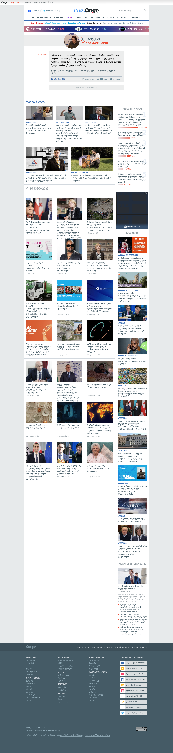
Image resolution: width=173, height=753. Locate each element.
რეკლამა (137, 18)
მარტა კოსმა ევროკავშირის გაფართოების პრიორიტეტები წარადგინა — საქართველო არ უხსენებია (132, 320)
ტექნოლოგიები (63, 675)
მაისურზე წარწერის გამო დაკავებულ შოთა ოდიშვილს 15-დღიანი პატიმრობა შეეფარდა (41, 120)
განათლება (30, 683)
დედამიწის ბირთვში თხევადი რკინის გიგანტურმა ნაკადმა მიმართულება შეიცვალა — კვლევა (133, 622)
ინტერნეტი (61, 678)
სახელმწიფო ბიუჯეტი (65, 666)
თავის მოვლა (94, 669)
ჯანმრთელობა (96, 657)
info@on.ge (40, 730)
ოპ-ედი (89, 18)
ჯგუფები (35, 11)
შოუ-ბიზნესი (62, 690)
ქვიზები (100, 18)
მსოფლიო (30, 666)
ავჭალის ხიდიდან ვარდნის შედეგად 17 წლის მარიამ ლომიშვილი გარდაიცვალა (69, 338)
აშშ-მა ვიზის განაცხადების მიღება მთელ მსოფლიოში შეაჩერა (132, 510)
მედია (28, 700)
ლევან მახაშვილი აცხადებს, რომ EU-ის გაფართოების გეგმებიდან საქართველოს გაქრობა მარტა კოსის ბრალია (69, 460)
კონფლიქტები (31, 671)
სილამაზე (92, 675)
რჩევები (92, 700)
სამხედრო (30, 674)
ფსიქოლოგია (94, 660)
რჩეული (125, 18)
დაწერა (54, 71)
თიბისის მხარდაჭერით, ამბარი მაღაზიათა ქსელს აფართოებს (69, 297)
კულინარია (93, 683)
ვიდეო (78, 18)
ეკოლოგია (30, 681)
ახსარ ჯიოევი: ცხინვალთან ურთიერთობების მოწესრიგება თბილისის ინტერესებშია (39, 378)
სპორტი (61, 694)
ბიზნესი (60, 663)
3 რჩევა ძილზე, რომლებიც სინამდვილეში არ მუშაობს (69, 419)
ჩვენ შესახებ (81, 647)
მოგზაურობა (93, 678)
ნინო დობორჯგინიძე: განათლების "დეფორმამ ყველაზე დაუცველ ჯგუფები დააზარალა (100, 257)
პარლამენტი (30, 660)
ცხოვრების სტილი (98, 672)
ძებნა (51, 2)
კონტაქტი (143, 647)
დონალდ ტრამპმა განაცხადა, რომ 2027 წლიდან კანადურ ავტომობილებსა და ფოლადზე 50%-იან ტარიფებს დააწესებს (100, 120)
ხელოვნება (62, 687)
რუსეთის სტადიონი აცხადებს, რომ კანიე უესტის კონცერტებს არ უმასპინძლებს (69, 257)
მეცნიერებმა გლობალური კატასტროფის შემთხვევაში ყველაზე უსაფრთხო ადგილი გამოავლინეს (100, 419)
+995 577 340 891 (53, 730)
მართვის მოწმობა (40, 2)
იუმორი (92, 689)
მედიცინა (92, 663)
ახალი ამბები (15, 2)
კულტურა (62, 684)
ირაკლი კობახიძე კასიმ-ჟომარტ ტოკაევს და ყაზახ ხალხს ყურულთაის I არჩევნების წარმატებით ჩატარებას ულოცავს (132, 415)
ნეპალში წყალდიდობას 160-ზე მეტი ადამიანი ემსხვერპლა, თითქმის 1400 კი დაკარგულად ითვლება (100, 216)
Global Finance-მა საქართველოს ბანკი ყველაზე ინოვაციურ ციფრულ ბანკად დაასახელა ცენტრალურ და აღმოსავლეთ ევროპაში (39, 338)
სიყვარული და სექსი (96, 695)
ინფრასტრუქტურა (33, 697)
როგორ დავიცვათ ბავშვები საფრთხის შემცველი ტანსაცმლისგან (133, 616)
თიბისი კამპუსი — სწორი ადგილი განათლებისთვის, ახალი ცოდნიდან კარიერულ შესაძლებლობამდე (132, 480)
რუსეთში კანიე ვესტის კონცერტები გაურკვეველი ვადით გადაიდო (132, 351)
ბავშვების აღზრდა (95, 666)
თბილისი (29, 689)
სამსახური (93, 692)
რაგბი (60, 699)
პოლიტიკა (107, 23)
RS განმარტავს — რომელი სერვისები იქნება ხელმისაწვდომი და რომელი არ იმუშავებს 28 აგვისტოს (100, 297)
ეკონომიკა (131, 23)
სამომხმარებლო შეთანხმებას (71, 735)
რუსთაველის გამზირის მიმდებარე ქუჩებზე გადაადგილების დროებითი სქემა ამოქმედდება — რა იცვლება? (132, 383)
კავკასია (29, 669)
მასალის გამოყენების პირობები (126, 647)
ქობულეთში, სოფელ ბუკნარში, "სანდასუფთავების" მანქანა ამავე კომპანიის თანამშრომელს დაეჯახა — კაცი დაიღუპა (39, 297)
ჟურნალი (58, 18)
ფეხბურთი (61, 696)
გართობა (92, 686)
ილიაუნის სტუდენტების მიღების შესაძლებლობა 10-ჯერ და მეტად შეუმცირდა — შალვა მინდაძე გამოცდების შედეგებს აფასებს (48, 164)
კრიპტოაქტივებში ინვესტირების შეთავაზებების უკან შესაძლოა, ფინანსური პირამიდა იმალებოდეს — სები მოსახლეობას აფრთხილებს (39, 460)
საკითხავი (112, 18)
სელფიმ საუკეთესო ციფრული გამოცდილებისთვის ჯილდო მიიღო (39, 257)
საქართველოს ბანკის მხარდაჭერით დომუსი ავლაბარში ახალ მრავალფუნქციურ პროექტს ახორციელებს (132, 287)
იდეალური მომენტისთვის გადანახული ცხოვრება (39, 419)
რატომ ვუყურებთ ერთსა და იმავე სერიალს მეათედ (100, 378)
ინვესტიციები (52, 11)
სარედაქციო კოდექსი (105, 647)
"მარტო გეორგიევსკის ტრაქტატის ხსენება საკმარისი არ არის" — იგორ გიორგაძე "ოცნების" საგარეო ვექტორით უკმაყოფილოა (132, 541)
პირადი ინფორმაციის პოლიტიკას (97, 735)
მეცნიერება (62, 681)
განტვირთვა (26, 2)
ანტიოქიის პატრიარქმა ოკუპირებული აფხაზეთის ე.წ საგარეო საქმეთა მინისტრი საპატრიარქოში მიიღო (130, 608)
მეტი (140, 23)
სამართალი (30, 695)
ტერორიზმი (30, 663)
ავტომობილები (94, 681)
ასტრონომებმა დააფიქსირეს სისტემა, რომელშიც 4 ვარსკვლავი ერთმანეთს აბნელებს (100, 338)
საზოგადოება (119, 23)
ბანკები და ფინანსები (65, 660)
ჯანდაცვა (29, 686)
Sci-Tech (62, 672)
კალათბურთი (63, 702)
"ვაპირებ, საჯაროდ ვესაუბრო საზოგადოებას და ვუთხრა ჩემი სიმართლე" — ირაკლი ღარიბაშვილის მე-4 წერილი (131, 630)
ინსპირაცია (93, 697)
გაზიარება (59, 79)
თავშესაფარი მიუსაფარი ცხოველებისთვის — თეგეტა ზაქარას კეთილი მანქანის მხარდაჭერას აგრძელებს (93, 164)
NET (69, 18)
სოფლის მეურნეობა (65, 669)
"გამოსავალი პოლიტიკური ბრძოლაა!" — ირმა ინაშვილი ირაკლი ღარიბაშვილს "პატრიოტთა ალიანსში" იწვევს (39, 216)
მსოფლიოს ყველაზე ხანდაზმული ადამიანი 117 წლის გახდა (100, 460)
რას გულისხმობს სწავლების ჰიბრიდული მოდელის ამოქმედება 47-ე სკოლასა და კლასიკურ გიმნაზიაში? (132, 448)
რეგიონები (30, 692)
